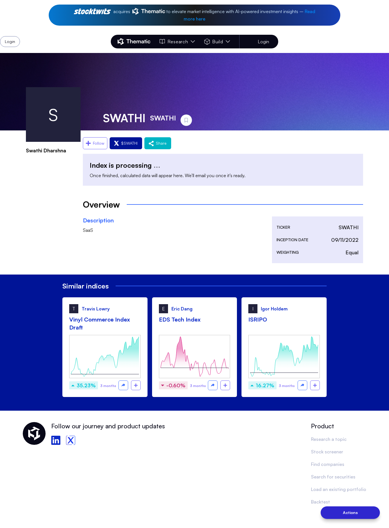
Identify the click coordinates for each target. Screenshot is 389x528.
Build (217, 41)
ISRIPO (257, 319)
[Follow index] (136, 385)
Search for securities (333, 477)
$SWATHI (129, 143)
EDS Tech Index (179, 319)
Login (263, 41)
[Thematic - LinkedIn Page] (55, 440)
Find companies (327, 464)
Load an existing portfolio (338, 489)
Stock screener (327, 452)
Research (177, 41)
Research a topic (329, 439)
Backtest (320, 502)
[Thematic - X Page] (70, 440)
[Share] (123, 385)
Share (161, 143)
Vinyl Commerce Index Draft (99, 323)
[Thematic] (134, 41)
